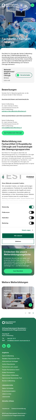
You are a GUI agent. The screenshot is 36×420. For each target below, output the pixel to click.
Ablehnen (18, 241)
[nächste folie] (33, 313)
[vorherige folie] (25, 313)
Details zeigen (26, 230)
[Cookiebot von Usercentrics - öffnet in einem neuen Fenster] (26, 177)
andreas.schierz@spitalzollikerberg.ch (14, 111)
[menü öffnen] (32, 5)
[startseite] (11, 5)
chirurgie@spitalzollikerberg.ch (12, 127)
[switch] (31, 212)
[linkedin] (4, 346)
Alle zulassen (18, 235)
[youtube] (8, 346)
